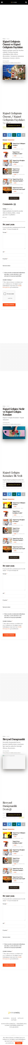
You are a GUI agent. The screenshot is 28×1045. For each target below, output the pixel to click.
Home (4, 38)
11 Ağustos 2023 (16, 157)
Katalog (20, 1018)
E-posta (5, 258)
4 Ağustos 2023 (16, 184)
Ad (4, 251)
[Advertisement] (14, 20)
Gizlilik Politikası (8, 280)
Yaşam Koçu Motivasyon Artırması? (16, 170)
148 (22, 193)
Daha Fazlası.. (14, 198)
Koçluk (13, 1018)
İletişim (13, 1020)
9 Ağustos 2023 (16, 165)
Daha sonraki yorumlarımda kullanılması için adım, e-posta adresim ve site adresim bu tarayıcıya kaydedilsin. (14, 274)
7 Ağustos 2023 (21, 174)
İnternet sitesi (6, 265)
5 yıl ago (10, 208)
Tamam (19, 1043)
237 (22, 165)
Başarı (5, 152)
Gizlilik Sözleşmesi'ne (17, 1041)
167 (22, 149)
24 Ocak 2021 (6, 61)
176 (22, 157)
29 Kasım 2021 (6, 422)
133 (22, 184)
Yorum (5, 232)
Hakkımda (6, 1018)
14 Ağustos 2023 (16, 149)
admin (15, 147)
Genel (8, 38)
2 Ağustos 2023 (16, 193)
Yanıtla (5, 217)
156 (14, 176)
